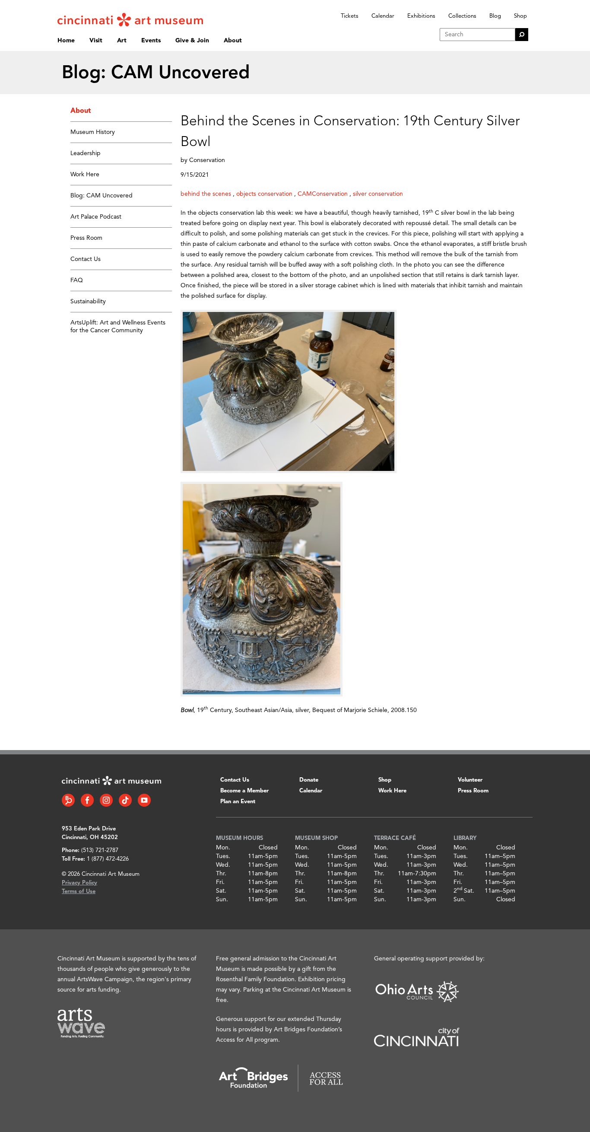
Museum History (92, 132)
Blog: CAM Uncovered (101, 196)
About (233, 41)
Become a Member (244, 791)
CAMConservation (323, 194)
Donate (308, 780)
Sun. (222, 900)
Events (151, 41)
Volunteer (470, 780)
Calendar (382, 16)
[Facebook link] (87, 800)
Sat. (221, 891)
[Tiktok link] (125, 800)
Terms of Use (78, 891)
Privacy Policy (79, 883)
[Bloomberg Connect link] (68, 800)
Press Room (86, 238)
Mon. (223, 848)
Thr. (221, 874)
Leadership (85, 153)
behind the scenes (206, 194)
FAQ (76, 280)
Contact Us (85, 259)
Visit (95, 41)
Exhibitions (421, 16)
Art (122, 41)
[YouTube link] (144, 800)
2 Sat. (464, 891)
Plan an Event (237, 801)
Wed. (223, 865)
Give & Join (192, 41)
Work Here (84, 175)
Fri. (220, 882)
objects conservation (264, 194)
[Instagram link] (106, 800)
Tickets (349, 16)
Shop (520, 16)
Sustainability (88, 302)
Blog (495, 16)
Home (66, 41)
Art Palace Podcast (95, 217)
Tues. (223, 856)
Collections (462, 16)
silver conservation (378, 194)
